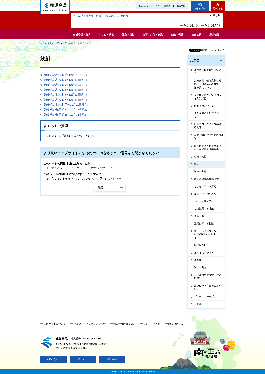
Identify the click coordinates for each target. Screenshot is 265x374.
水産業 (81, 43)
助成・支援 (200, 156)
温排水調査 (200, 267)
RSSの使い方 (175, 323)
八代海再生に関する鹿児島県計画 (207, 277)
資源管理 (199, 216)
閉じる (216, 15)
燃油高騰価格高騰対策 (206, 179)
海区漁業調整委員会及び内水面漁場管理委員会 (207, 148)
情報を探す (200, 8)
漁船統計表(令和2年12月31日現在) (65, 99)
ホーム (43, 43)
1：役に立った (56, 168)
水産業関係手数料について (207, 71)
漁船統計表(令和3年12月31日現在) (65, 94)
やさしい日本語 (162, 6)
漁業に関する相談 (204, 223)
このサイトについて (55, 323)
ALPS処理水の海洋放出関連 (208, 137)
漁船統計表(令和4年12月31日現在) (65, 89)
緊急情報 (218, 8)
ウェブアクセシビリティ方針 (90, 323)
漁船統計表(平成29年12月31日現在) (66, 109)
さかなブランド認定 (205, 186)
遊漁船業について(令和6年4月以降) (207, 97)
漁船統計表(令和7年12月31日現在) (65, 74)
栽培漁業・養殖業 (204, 208)
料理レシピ (200, 245)
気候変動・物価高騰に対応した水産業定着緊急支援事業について (207, 84)
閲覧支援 (181, 6)
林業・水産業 (69, 43)
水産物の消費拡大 (204, 252)
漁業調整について (204, 106)
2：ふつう (76, 168)
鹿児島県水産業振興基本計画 (207, 287)
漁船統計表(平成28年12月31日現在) (66, 114)
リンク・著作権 (151, 323)
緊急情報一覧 (191, 25)
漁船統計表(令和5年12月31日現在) (65, 84)
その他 (198, 304)
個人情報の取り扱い (124, 323)
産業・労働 (54, 43)
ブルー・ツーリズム (205, 296)
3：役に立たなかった (100, 168)
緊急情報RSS (212, 25)
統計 (196, 164)
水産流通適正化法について (207, 115)
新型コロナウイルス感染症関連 (207, 126)
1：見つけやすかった (60, 178)
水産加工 (199, 260)
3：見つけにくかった (108, 178)
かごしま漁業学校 (204, 201)
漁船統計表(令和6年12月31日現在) (65, 79)
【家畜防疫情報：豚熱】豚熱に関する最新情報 (102, 15)
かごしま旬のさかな (205, 193)
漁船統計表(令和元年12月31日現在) (66, 104)
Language (144, 6)
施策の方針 (200, 171)
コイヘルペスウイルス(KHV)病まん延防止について (208, 234)
